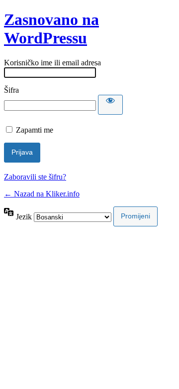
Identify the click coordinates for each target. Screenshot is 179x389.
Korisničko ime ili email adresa (52, 62)
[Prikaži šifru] (110, 105)
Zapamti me (34, 130)
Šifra (11, 90)
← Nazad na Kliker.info (42, 194)
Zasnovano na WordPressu (51, 28)
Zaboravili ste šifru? (35, 177)
